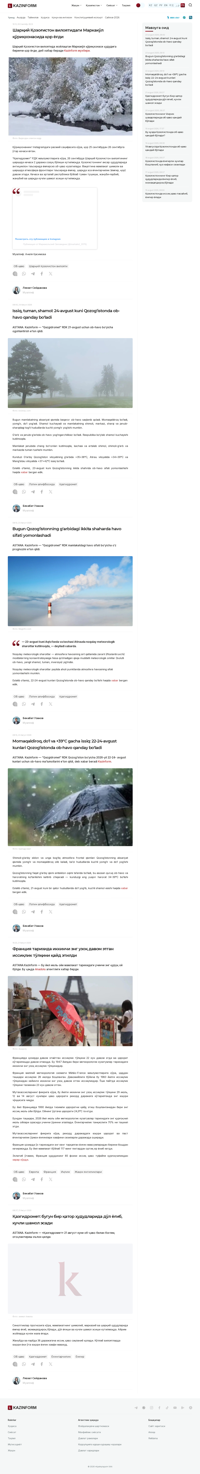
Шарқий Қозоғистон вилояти (48, 266)
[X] (50, 274)
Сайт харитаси (156, 1426)
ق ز (177, 5)
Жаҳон (11, 1450)
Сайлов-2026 (112, 17)
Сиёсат (12, 1432)
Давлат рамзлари (88, 1438)
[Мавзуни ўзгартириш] (140, 5)
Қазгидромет (68, 484)
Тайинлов (33, 17)
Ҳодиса (45, 17)
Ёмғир (80, 1356)
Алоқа (151, 1432)
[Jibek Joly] (174, 17)
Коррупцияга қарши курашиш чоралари (99, 1444)
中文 (171, 5)
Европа (34, 1171)
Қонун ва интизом (62, 17)
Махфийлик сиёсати (89, 1432)
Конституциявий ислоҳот (88, 17)
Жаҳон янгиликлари (88, 1171)
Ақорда (21, 17)
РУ (160, 5)
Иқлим (65, 1171)
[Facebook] (41, 274)
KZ (150, 5)
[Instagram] (15, 274)
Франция (50, 1171)
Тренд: (11, 17)
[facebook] (159, 1407)
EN (165, 5)
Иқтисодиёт (15, 1444)
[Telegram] (32, 274)
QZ (156, 5)
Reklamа (153, 1438)
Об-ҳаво (19, 266)
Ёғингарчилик (61, 1356)
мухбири (84, 50)
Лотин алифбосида (42, 484)
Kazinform (70, 50)
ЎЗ (182, 5)
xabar (24, 472)
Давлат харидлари (88, 1450)
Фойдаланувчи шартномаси (93, 1426)
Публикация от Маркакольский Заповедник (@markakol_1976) (55, 244)
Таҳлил (126, 5)
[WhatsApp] (23, 274)
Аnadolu (40, 969)
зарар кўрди (20, 1159)
